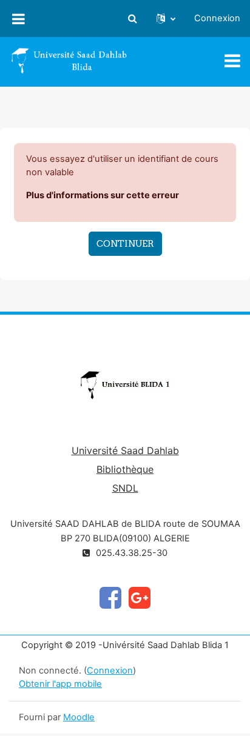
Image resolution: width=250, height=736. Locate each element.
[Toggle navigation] (232, 61)
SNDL (125, 488)
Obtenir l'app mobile (60, 683)
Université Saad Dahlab (125, 450)
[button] (132, 18)
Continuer (125, 243)
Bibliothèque (125, 469)
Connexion (217, 18)
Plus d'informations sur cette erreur (102, 195)
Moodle (79, 717)
